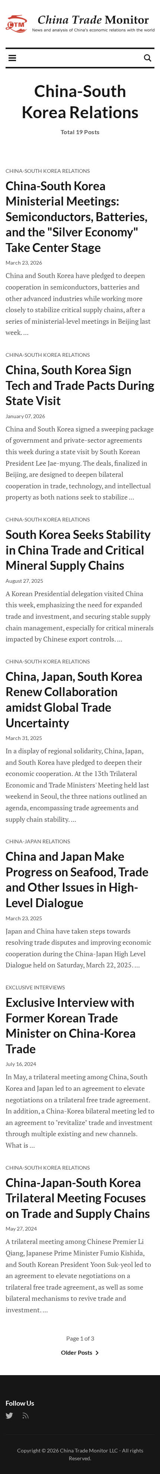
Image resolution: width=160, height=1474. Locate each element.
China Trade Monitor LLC (89, 1450)
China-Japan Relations (38, 841)
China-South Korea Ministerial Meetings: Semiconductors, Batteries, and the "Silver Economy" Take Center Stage (76, 216)
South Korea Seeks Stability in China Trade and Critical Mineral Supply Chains (78, 549)
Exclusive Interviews (35, 987)
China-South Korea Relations (48, 171)
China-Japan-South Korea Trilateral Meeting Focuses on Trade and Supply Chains (78, 1198)
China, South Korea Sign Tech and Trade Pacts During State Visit (80, 385)
